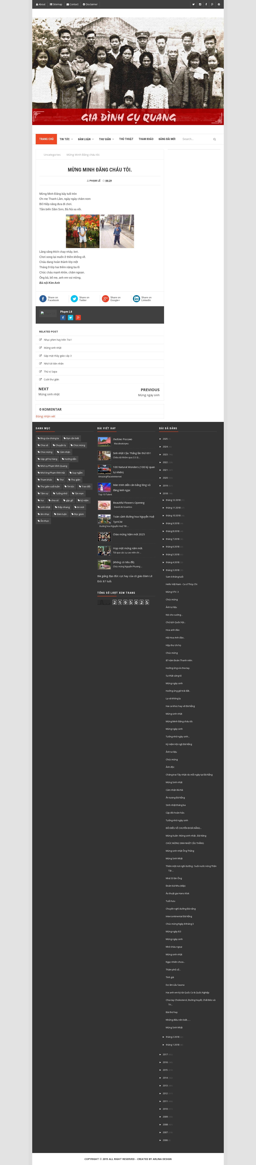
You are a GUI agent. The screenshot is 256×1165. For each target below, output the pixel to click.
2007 (165, 1132)
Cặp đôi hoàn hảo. (175, 812)
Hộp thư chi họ (173, 645)
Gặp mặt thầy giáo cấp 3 (58, 355)
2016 (165, 1062)
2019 (165, 485)
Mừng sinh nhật (52, 347)
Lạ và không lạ (173, 698)
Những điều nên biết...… (178, 1019)
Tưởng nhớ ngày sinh (177, 820)
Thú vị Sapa (50, 371)
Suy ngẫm (77, 472)
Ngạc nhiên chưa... (175, 961)
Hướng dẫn (70, 459)
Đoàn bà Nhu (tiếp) (175, 885)
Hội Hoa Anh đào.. (175, 637)
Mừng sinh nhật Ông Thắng (180, 850)
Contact (74, 4)
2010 (165, 1108)
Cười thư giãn (51, 379)
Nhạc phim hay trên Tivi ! (58, 339)
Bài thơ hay (172, 1012)
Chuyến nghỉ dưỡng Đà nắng (181, 908)
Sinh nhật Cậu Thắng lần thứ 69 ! (132, 453)
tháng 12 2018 (173, 500)
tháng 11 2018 (173, 507)
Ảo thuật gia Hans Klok (177, 893)
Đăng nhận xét (45, 416)
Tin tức (70, 486)
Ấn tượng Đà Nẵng (175, 797)
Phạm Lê (66, 312)
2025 (165, 438)
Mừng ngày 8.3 (173, 931)
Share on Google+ (115, 299)
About (41, 4)
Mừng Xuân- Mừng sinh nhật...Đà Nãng (186, 835)
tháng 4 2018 (172, 562)
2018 (165, 493)
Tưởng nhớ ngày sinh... (178, 736)
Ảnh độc (170, 766)
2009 (165, 1116)
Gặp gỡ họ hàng (48, 459)
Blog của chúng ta (49, 438)
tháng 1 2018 (172, 1044)
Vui (42, 500)
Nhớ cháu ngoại (174, 946)
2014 (165, 1077)
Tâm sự (44, 493)
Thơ (62, 479)
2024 (165, 446)
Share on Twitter (84, 299)
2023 (165, 454)
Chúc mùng (79, 445)
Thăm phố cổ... (173, 969)
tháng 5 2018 (172, 554)
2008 (165, 1124)
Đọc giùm (79, 514)
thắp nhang (64, 507)
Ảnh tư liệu (171, 607)
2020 (165, 477)
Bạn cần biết (72, 438)
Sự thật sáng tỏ (174, 675)
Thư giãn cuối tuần (50, 486)
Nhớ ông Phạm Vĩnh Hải (52, 472)
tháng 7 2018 (172, 539)
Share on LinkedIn (146, 299)
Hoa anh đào (173, 629)
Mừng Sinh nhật (174, 782)
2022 (165, 462)
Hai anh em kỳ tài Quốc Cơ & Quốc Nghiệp (187, 992)
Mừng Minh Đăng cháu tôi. (179, 721)
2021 (165, 469)
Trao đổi (86, 486)
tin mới (80, 507)
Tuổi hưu (170, 901)
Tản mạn (79, 493)
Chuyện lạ (61, 445)
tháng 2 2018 (172, 1036)
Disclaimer (91, 4)
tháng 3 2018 (172, 570)
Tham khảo (46, 479)
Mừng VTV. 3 (172, 591)
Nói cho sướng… (174, 614)
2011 (165, 1101)
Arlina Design (162, 1159)
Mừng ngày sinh (149, 395)
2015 (165, 1069)
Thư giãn (75, 479)
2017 (165, 1054)
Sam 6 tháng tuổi (174, 576)
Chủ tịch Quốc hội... (176, 622)
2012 (165, 1093)
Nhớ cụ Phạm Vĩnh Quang (53, 465)
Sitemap (57, 4)
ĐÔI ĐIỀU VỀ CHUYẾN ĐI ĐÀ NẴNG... (184, 828)
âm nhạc (44, 514)
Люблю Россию (122, 439)
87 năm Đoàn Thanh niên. (179, 660)
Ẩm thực (44, 520)
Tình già (170, 977)
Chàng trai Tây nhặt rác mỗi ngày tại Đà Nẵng (189, 774)
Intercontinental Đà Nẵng (179, 916)
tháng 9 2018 (172, 523)
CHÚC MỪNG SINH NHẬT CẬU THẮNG (185, 843)
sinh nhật (45, 507)
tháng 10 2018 (173, 515)
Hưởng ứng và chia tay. (178, 668)
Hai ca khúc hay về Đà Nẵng (180, 706)
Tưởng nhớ (61, 493)
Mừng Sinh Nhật (174, 858)
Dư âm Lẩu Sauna (175, 984)
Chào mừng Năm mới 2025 (129, 534)
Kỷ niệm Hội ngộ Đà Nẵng (179, 744)
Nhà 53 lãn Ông (174, 878)
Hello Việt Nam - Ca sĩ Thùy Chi (181, 584)
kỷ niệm (84, 500)
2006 (165, 1140)
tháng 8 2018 (172, 531)
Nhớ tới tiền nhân (54, 363)
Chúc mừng (46, 452)
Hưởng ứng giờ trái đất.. (178, 690)
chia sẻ (55, 500)
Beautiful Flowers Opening (129, 502)
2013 (165, 1085)
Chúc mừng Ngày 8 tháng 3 (180, 923)
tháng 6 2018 (172, 546)
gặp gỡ (69, 500)
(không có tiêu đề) (123, 562)
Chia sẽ (44, 445)
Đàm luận (62, 514)
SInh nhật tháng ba (176, 805)
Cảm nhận (65, 452)
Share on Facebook (53, 299)
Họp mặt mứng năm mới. (128, 548)
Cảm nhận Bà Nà (174, 789)
